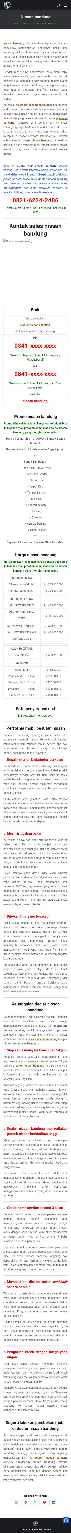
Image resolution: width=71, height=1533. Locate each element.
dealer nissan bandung (34, 105)
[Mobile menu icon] (65, 5)
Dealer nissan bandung (35, 325)
